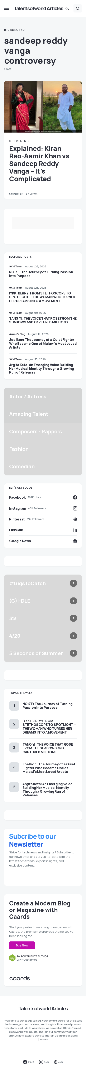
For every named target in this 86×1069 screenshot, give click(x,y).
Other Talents (19, 141)
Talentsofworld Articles (38, 8)
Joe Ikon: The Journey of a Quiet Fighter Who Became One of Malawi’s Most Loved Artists (43, 343)
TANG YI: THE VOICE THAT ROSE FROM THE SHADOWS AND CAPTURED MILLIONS (43, 320)
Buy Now (22, 945)
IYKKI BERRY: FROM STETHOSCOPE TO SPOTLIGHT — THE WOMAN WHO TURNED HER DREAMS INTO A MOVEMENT (42, 297)
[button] (6, 8)
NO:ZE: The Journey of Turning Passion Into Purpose (41, 274)
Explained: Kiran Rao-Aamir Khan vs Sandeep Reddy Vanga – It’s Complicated (39, 163)
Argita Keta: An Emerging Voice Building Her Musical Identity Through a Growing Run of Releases (41, 369)
